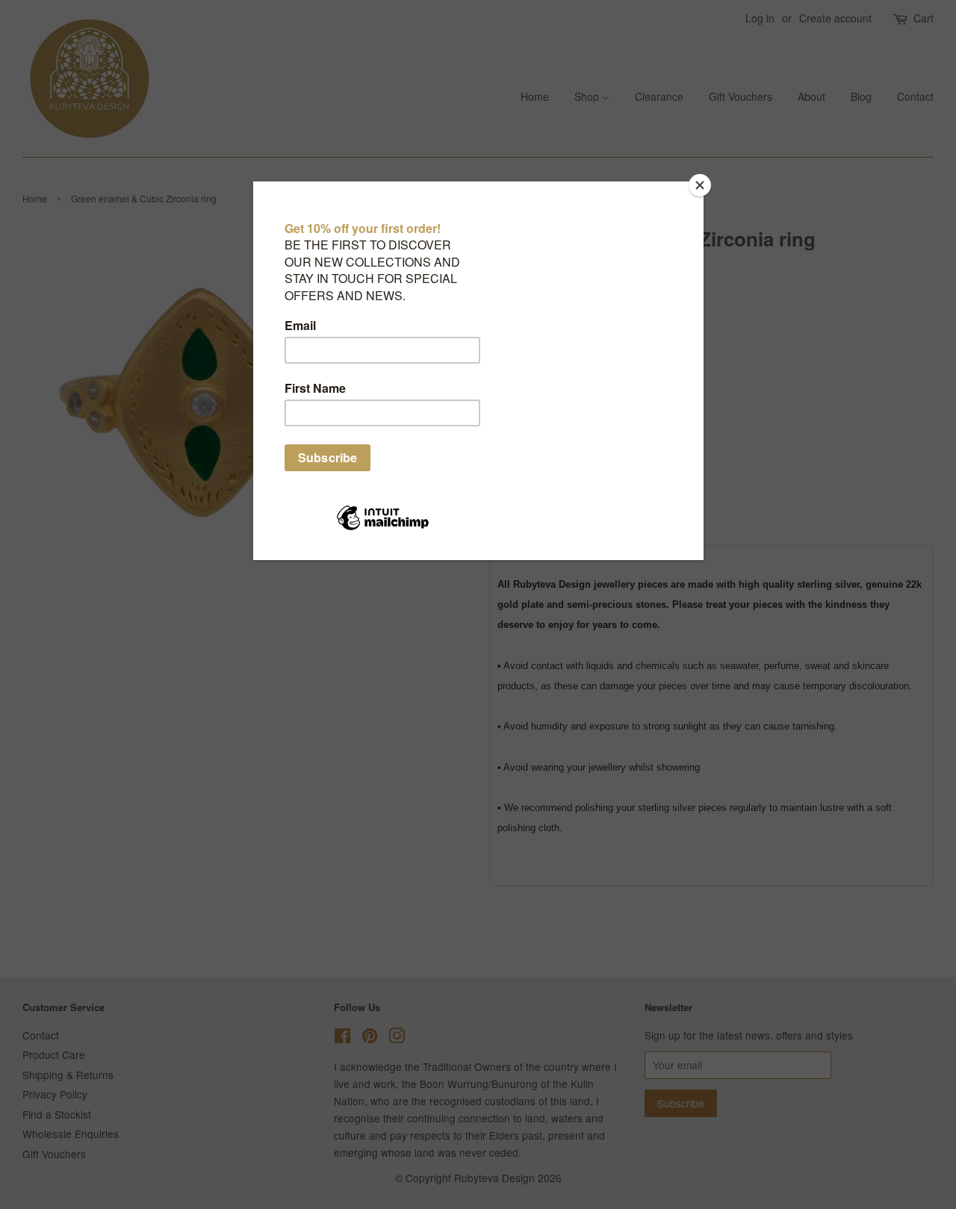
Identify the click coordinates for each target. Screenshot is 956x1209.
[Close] (700, 185)
